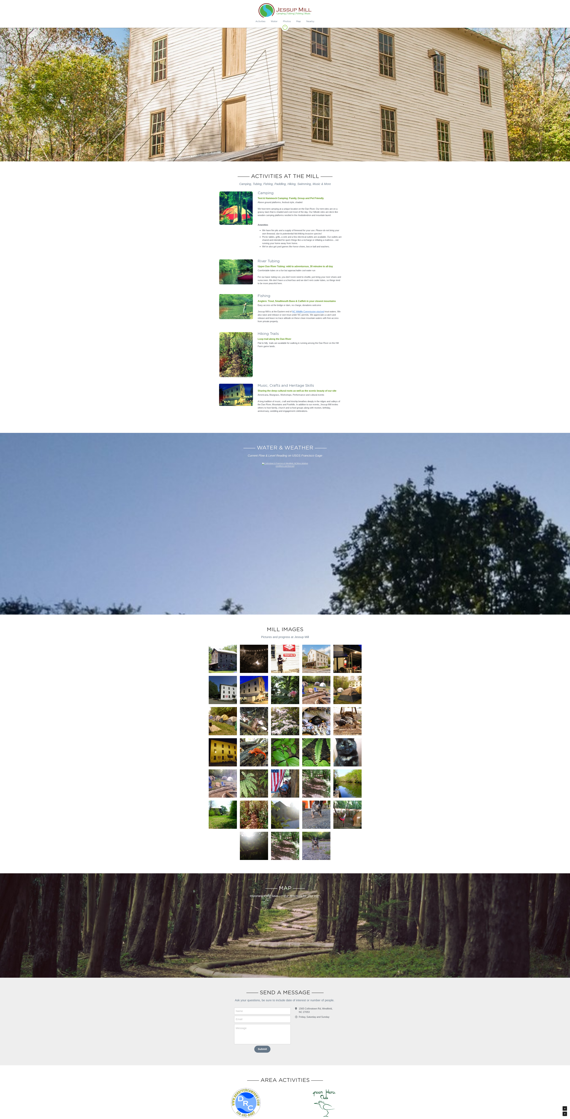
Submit (262, 1049)
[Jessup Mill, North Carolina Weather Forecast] (279, 463)
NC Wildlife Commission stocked (308, 311)
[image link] (285, 27)
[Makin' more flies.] (316, 721)
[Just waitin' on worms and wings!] (254, 721)
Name (239, 1010)
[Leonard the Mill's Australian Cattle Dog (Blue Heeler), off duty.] (347, 721)
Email (239, 1019)
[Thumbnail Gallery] (347, 659)
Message (241, 1028)
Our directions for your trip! (301, 896)
